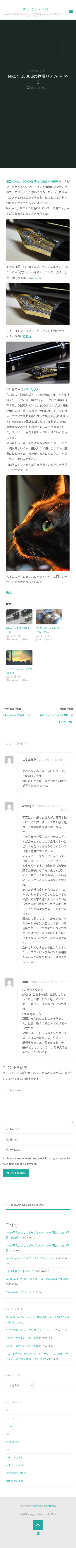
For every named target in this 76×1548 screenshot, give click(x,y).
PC (7, 1433)
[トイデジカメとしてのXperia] (19, 657)
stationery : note (15, 1465)
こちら (36, 278)
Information (12, 1418)
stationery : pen (15, 1480)
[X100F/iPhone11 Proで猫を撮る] (49, 616)
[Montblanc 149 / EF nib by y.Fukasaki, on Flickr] (38, 240)
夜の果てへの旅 (36, 9)
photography (13, 1441)
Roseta (37, 1505)
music (9, 1426)
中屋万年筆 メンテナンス (20, 1291)
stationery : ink (14, 1457)
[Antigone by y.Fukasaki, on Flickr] (38, 523)
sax (7, 1449)
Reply (64, 764)
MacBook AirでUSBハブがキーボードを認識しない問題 (37, 1279)
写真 (9, 592)
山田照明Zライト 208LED (20, 1271)
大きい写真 (30, 389)
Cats (8, 1410)
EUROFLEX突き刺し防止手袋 (22, 1338)
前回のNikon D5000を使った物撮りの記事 (32, 181)
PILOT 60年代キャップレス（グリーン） (29, 1330)
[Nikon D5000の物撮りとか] (19, 616)
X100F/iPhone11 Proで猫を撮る (49, 630)
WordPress (50, 1505)
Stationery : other (37, 70)
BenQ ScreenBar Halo (18, 1317)
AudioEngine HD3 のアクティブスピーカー (30, 1258)
